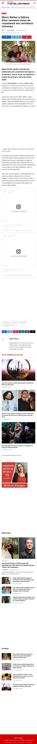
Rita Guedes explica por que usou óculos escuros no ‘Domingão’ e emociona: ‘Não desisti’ (23, 655)
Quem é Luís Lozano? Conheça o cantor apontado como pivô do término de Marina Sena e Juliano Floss (17, 415)
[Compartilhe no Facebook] (6, 37)
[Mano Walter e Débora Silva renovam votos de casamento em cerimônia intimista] (18, 51)
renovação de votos (8, 325)
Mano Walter (22, 322)
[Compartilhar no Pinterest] (27, 37)
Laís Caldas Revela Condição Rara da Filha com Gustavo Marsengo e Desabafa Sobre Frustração (23, 589)
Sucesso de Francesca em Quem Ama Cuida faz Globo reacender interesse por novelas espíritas (24, 598)
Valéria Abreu (10, 30)
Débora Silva (6, 322)
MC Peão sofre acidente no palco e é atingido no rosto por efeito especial (17, 446)
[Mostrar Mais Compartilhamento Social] (33, 37)
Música (4, 13)
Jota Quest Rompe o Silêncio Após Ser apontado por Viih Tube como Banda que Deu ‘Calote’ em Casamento (18, 565)
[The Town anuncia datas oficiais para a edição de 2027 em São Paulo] (18, 370)
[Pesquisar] (34, 3)
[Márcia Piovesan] (18, 3)
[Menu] (3, 3)
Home (12, 7)
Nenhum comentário (7, 32)
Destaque (14, 322)
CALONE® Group (8, 740)
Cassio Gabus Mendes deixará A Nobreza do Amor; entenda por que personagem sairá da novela (23, 579)
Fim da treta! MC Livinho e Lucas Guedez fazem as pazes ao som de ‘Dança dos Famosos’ (23, 676)
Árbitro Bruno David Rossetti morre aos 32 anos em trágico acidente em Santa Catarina (23, 665)
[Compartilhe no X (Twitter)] (16, 37)
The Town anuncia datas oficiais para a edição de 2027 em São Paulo (24, 685)
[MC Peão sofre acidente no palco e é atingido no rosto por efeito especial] (18, 432)
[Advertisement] (18, 127)
